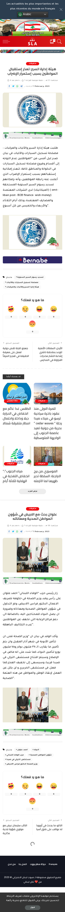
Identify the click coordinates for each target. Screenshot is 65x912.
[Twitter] (13, 86)
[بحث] (58, 41)
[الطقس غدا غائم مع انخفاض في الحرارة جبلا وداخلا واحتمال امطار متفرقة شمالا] (17, 393)
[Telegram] (21, 86)
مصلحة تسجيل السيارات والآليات (22, 283)
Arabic (26, 14)
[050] (32, 135)
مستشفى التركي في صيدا (18, 760)
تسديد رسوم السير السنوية (30, 277)
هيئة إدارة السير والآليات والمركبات (22, 287)
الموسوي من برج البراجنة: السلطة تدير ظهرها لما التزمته (47, 476)
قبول (32, 908)
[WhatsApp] (17, 86)
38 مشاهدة (53, 526)
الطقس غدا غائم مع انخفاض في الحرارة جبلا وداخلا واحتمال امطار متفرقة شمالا (17, 416)
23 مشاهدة (53, 81)
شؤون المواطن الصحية (41, 755)
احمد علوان (22, 750)
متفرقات (32, 64)
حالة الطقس (12, 401)
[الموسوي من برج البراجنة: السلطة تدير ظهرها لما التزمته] (48, 456)
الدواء (36, 750)
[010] (32, 260)
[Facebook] (9, 86)
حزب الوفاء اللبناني (15, 755)
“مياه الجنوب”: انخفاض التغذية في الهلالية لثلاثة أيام (16, 476)
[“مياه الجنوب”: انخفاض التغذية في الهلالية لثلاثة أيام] (17, 456)
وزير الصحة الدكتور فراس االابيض (21, 764)
